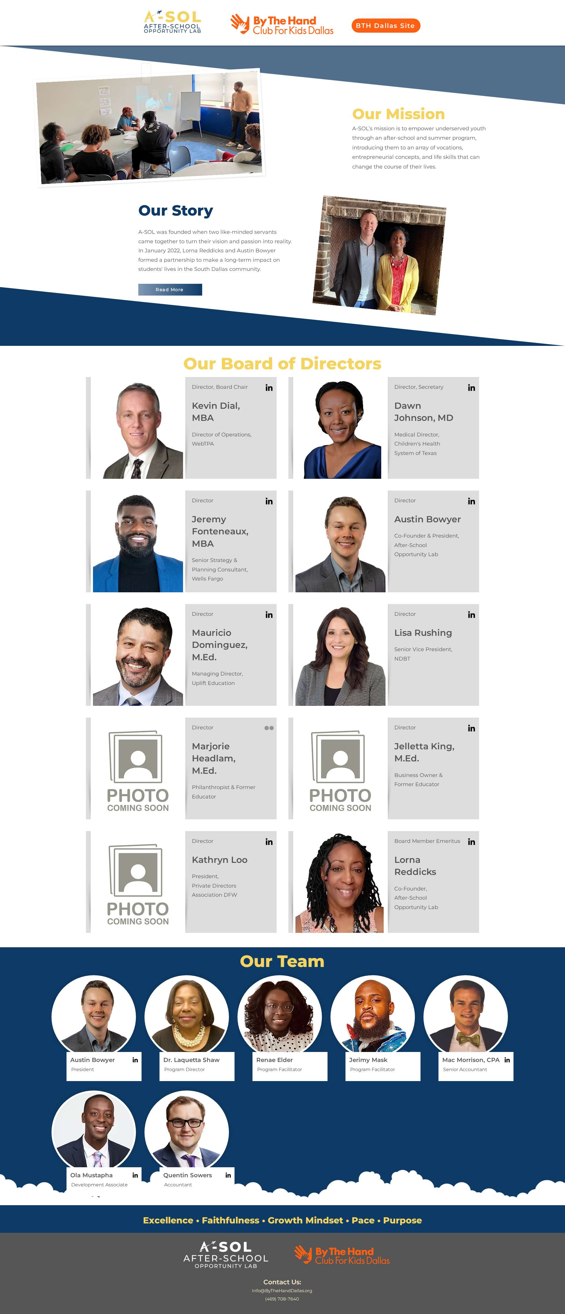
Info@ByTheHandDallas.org (282, 1290)
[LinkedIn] (269, 387)
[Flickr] (269, 728)
